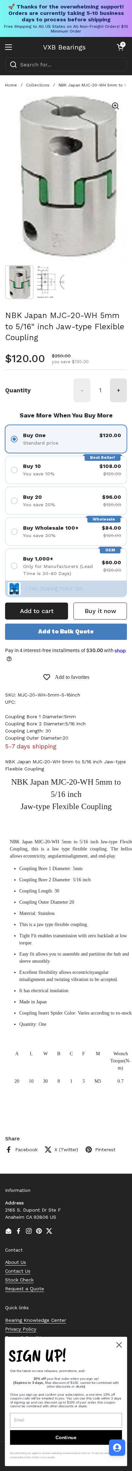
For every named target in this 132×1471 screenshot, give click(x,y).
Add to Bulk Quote (66, 631)
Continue (66, 1437)
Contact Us (17, 1271)
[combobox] (66, 64)
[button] (120, 47)
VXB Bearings (64, 47)
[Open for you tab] (117, 1447)
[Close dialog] (119, 1345)
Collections (37, 85)
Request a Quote (24, 1288)
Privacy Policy (20, 1329)
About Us (15, 1262)
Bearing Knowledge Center (35, 1320)
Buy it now (100, 610)
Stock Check (19, 1279)
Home (11, 85)
